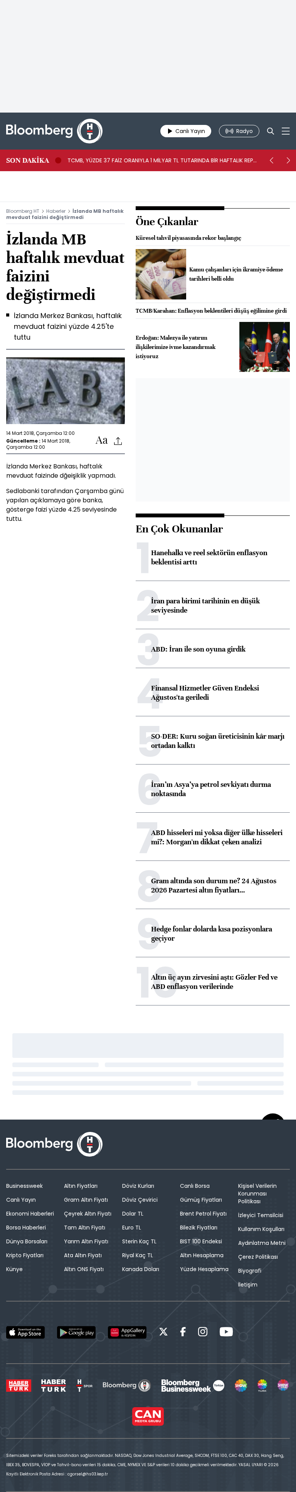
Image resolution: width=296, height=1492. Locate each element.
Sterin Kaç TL (139, 1241)
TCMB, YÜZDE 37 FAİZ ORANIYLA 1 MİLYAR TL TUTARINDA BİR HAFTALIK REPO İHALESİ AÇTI (162, 160)
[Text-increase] (102, 440)
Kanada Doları (140, 1269)
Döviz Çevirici (140, 1200)
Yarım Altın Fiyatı (86, 1241)
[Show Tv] (241, 1385)
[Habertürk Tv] (53, 1385)
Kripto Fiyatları (25, 1255)
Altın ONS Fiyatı (84, 1269)
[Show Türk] (262, 1385)
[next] (288, 160)
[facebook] (183, 1333)
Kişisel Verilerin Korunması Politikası (257, 1193)
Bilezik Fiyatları (198, 1227)
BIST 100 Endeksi (201, 1241)
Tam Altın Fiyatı (84, 1227)
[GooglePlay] (76, 1332)
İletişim (247, 1284)
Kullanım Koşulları (261, 1229)
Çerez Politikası (258, 1257)
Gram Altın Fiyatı (86, 1200)
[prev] (271, 160)
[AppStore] (25, 1332)
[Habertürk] (18, 1385)
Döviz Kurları (138, 1186)
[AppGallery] (127, 1332)
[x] (163, 1333)
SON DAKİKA (27, 160)
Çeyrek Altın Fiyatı (87, 1214)
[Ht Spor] (84, 1385)
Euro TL (131, 1227)
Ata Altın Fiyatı (83, 1255)
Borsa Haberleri (26, 1227)
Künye (14, 1269)
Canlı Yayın (21, 1200)
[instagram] (202, 1333)
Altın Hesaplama (202, 1255)
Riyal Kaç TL (137, 1255)
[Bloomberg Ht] (127, 1385)
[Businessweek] (192, 1385)
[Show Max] (284, 1385)
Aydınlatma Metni (262, 1243)
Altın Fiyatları (81, 1186)
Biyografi (249, 1271)
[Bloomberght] (54, 131)
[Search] (270, 131)
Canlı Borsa (195, 1186)
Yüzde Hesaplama (204, 1269)
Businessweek (24, 1186)
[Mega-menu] (286, 131)
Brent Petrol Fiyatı (203, 1214)
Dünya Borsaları (26, 1241)
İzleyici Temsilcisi (260, 1215)
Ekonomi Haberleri (30, 1214)
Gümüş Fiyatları (201, 1200)
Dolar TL (132, 1214)
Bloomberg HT (22, 211)
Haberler (56, 211)
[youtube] (226, 1333)
